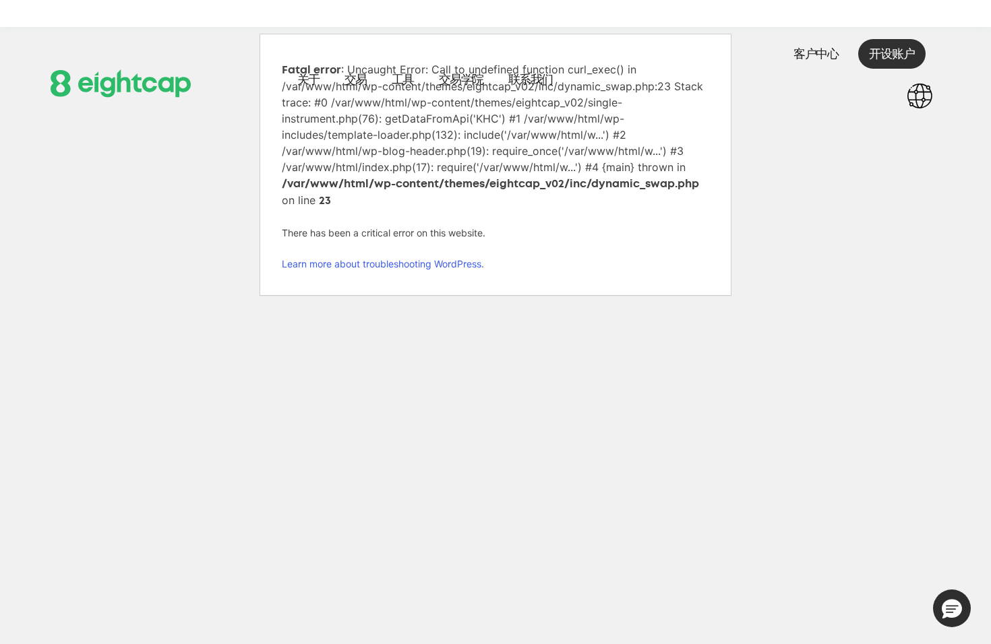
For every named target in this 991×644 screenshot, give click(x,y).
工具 (403, 79)
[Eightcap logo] (121, 82)
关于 (308, 79)
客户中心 (815, 54)
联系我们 (530, 79)
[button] (952, 608)
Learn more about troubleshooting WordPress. (383, 263)
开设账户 (892, 54)
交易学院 (461, 79)
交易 (355, 79)
